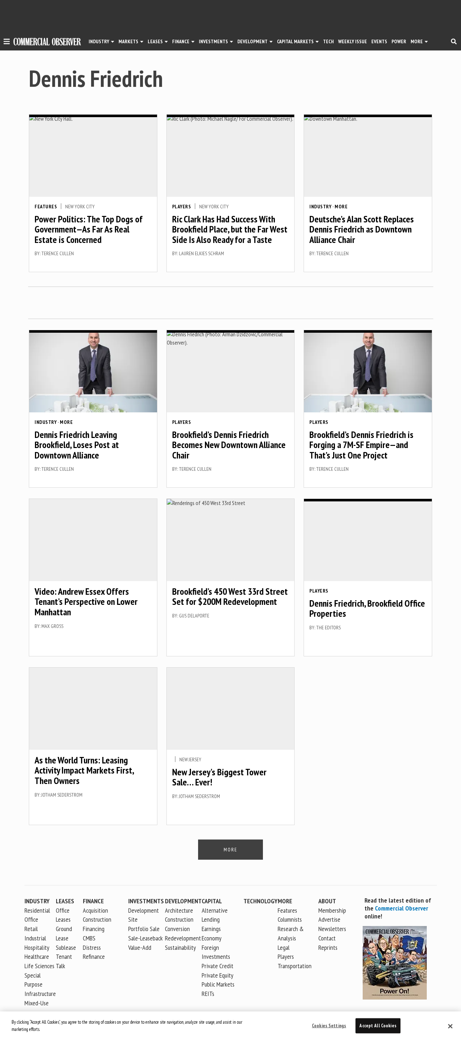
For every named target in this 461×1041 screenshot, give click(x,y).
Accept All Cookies (377, 1026)
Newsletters (332, 929)
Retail (31, 929)
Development (252, 41)
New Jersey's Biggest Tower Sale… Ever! (219, 777)
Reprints (327, 947)
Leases (155, 41)
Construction (179, 919)
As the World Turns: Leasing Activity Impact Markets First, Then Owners (84, 770)
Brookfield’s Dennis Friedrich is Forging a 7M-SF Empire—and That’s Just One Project (361, 445)
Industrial (35, 938)
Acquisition (95, 910)
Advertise (329, 919)
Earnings (211, 929)
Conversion (177, 929)
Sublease (66, 947)
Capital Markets (295, 41)
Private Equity (217, 975)
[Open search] (454, 41)
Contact (327, 938)
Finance (180, 41)
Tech (328, 41)
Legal (284, 947)
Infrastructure (40, 993)
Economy (211, 938)
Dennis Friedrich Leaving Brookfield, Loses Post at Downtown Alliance (77, 445)
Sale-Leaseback (145, 938)
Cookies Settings (329, 1026)
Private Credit (217, 966)
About (327, 901)
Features (46, 206)
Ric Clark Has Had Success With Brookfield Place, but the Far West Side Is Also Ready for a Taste (229, 229)
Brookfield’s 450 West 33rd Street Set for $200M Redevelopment (230, 596)
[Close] (450, 1026)
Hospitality (36, 947)
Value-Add (139, 947)
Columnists (290, 919)
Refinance (94, 956)
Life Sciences (39, 966)
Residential (37, 910)
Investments (213, 41)
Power (398, 41)
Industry (320, 206)
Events (379, 41)
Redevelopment (183, 938)
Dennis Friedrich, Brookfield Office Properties (367, 608)
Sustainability (180, 947)
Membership (332, 910)
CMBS (89, 938)
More (417, 41)
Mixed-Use (36, 1003)
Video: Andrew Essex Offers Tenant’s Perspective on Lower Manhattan (86, 601)
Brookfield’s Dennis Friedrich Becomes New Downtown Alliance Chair (229, 445)
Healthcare (36, 956)
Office (31, 919)
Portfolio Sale (144, 929)
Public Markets (218, 984)
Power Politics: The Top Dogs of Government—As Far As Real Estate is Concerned (89, 229)
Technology (260, 901)
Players (181, 206)
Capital (212, 901)
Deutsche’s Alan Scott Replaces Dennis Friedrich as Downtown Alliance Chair (361, 229)
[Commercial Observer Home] (47, 41)
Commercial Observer (401, 908)
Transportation (295, 966)
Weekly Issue (352, 41)
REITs (208, 993)
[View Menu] (7, 42)
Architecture (179, 910)
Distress (92, 947)
